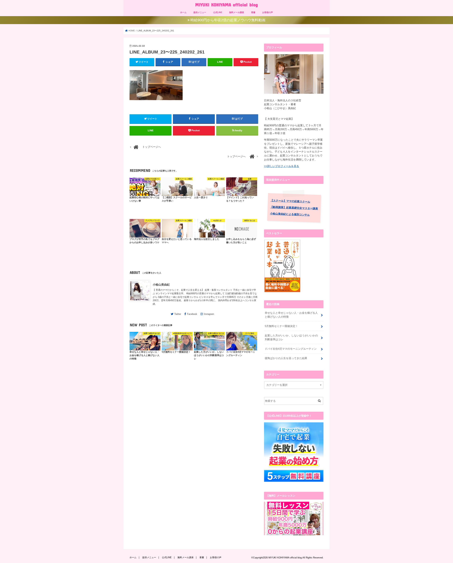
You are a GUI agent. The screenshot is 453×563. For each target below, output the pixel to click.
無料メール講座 (236, 12)
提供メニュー (199, 12)
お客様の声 (267, 12)
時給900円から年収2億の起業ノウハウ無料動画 (227, 20)
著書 (253, 12)
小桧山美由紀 (161, 284)
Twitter (177, 314)
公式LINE (217, 12)
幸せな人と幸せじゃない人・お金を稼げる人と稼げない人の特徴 (291, 314)
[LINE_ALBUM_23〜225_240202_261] (156, 101)
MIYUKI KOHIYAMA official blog (226, 4)
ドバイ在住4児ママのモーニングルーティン (291, 348)
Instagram (209, 314)
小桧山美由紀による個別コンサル (290, 214)
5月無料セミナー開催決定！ (281, 326)
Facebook (192, 314)
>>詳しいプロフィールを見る (281, 166)
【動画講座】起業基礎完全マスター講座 (294, 208)
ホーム (183, 12)
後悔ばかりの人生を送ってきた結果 (286, 358)
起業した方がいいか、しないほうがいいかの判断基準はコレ (291, 337)
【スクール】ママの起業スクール (290, 201)
